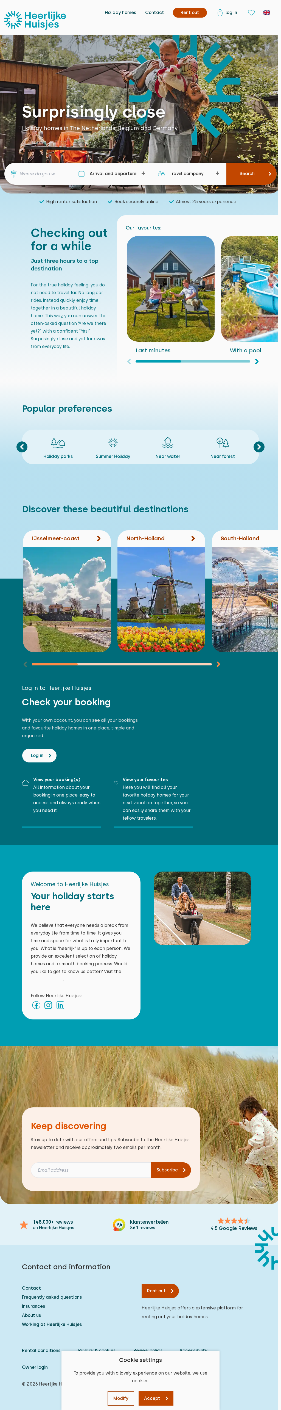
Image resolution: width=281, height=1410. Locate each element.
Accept (152, 1398)
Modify (120, 1398)
